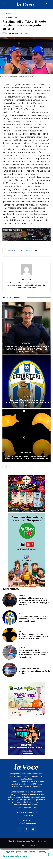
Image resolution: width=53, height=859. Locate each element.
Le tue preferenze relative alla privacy (28, 851)
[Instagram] (26, 829)
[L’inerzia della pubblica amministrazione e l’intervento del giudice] (9, 670)
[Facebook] (20, 829)
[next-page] (7, 466)
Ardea (21, 666)
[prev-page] (4, 466)
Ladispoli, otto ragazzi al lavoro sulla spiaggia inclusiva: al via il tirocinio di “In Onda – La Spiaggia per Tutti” (26, 349)
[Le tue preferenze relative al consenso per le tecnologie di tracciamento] (48, 854)
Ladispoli (26, 343)
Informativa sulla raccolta (15, 856)
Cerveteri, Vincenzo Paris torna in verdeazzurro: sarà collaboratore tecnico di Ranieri (26, 402)
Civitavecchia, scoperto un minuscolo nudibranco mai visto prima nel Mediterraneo (26, 457)
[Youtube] (33, 829)
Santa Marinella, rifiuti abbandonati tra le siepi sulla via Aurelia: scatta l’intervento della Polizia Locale (34, 653)
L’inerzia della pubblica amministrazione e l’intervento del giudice (34, 671)
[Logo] (25, 4)
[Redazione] (4, 33)
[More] (36, 250)
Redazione (13, 33)
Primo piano (12, 13)
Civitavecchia (26, 453)
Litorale (22, 647)
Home (4, 13)
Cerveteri (26, 396)
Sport (15, 18)
